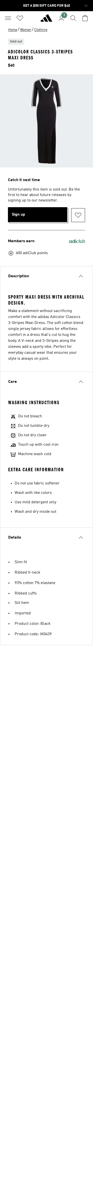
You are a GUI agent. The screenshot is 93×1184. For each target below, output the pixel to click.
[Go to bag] (85, 18)
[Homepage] (46, 20)
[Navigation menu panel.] (8, 18)
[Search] (73, 18)
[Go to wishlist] (20, 18)
